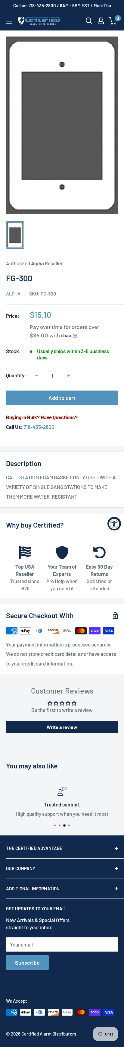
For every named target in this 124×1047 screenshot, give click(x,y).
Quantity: (16, 375)
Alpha (13, 293)
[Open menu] (9, 21)
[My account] (101, 21)
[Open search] (89, 21)
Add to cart (62, 397)
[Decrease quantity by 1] (36, 375)
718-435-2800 (38, 427)
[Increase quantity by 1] (68, 375)
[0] (113, 20)
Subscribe (27, 962)
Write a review (62, 727)
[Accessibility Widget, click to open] (114, 523)
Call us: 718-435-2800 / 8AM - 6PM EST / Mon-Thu (62, 5)
